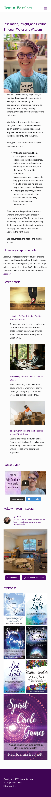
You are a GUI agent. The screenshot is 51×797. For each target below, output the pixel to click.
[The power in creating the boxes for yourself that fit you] (27, 414)
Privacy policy (10, 786)
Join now (7, 274)
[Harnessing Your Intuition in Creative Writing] (27, 359)
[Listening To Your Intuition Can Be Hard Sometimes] (27, 300)
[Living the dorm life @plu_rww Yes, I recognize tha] (25, 551)
